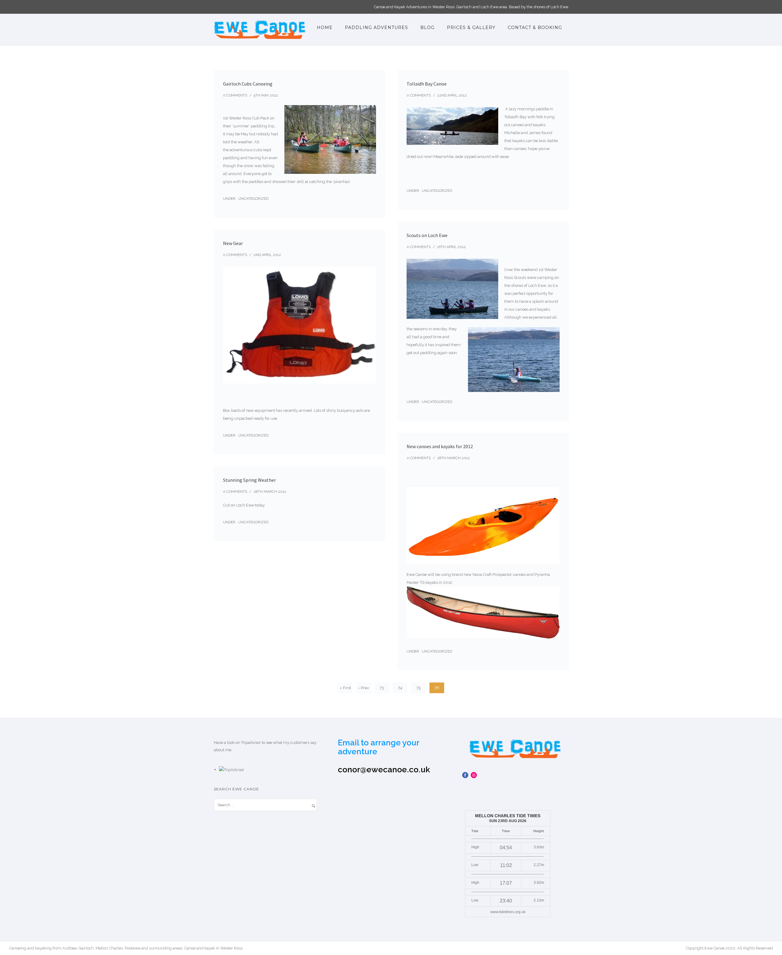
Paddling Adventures (376, 27)
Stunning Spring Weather (249, 480)
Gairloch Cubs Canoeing (247, 84)
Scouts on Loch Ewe (427, 235)
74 (400, 688)
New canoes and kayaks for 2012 (440, 446)
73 (382, 688)
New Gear (233, 243)
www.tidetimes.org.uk (507, 912)
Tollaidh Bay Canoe (427, 84)
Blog (427, 27)
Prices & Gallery (471, 27)
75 (418, 688)
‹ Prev (363, 688)
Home (325, 27)
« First (345, 688)
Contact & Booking (535, 27)
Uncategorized (253, 198)
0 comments (235, 95)
